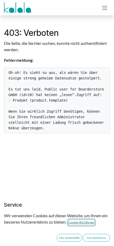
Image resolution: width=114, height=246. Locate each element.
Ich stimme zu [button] (96, 238)
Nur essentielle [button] (69, 238)
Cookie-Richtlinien (81, 222)
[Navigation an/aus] (104, 7)
